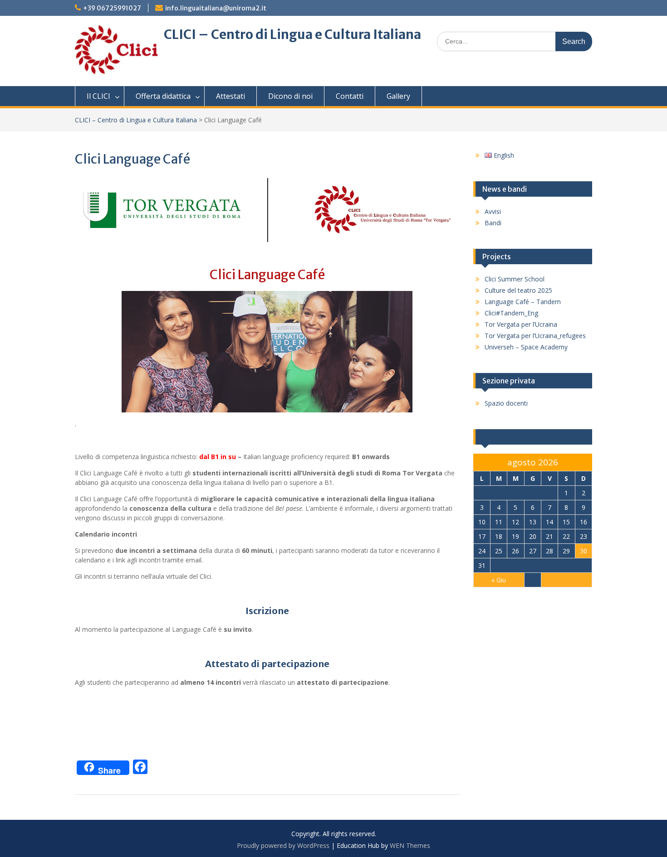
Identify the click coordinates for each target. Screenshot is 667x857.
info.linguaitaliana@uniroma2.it (215, 8)
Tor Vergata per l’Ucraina (521, 324)
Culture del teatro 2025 (518, 290)
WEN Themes (410, 845)
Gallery (398, 96)
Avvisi (493, 211)
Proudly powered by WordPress (283, 845)
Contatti (349, 96)
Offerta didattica (163, 96)
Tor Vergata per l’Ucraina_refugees (535, 335)
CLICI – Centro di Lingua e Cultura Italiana (292, 34)
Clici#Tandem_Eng (511, 313)
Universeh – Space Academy (526, 347)
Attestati (230, 96)
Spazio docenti (506, 403)
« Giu (498, 580)
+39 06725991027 (112, 8)
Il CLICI (98, 96)
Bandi (493, 222)
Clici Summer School (514, 279)
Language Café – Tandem (523, 301)
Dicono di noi (290, 96)
